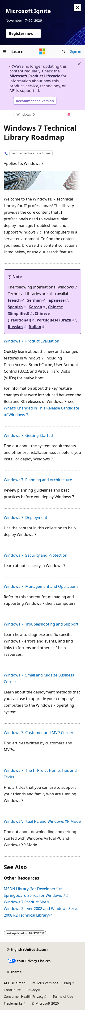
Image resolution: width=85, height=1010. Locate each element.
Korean (35, 306)
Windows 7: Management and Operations (41, 586)
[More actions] (77, 114)
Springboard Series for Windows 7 (34, 895)
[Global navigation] (4, 51)
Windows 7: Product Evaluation (31, 341)
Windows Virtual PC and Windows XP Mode (42, 821)
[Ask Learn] (69, 114)
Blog (67, 983)
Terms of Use (63, 996)
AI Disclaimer (14, 983)
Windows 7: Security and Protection (35, 555)
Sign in (75, 51)
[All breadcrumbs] (8, 114)
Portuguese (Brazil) (54, 320)
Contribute (12, 990)
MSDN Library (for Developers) (31, 888)
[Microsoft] (42, 51)
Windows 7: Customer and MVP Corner (38, 732)
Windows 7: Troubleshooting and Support (41, 624)
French (14, 300)
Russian (15, 326)
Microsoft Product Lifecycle (34, 76)
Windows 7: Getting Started (28, 435)
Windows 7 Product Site (25, 902)
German (34, 300)
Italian (35, 326)
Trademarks (13, 1003)
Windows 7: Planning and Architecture (38, 479)
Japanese (55, 300)
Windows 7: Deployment (25, 517)
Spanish (15, 306)
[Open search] (63, 51)
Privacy (32, 990)
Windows (24, 114)
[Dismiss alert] (77, 7)
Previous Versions (44, 983)
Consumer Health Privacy (23, 996)
